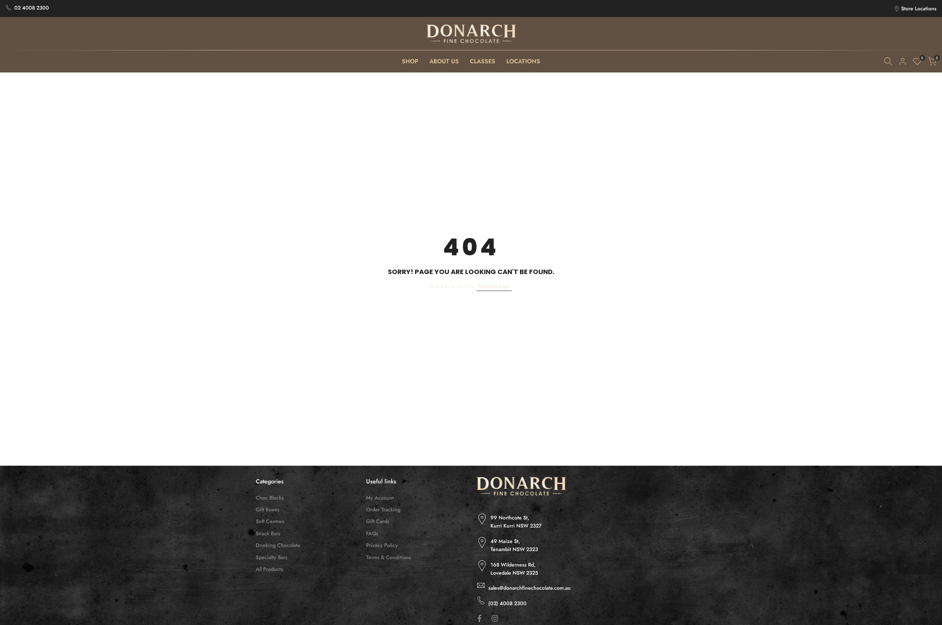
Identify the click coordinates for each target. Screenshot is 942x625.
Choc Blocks (270, 497)
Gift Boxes (267, 509)
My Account (380, 497)
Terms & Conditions (388, 557)
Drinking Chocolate (278, 545)
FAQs (372, 533)
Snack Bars (268, 533)
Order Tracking (383, 509)
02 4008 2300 (31, 7)
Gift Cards (377, 521)
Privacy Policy (382, 545)
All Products (269, 569)
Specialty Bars (271, 557)
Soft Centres (270, 521)
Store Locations (918, 8)
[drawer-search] (888, 61)
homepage (494, 286)
